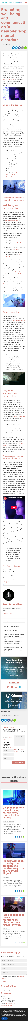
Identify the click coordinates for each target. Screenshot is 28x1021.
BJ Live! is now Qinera (10, 630)
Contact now (14, 675)
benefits (4, 715)
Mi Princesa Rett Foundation (11, 175)
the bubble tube (16, 243)
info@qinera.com (10, 1003)
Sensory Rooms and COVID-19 (13, 641)
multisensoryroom (13, 715)
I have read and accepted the (8, 737)
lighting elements (19, 320)
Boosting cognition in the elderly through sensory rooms (14, 635)
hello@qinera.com (9, 582)
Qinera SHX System (11, 220)
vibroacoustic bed (17, 274)
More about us (14, 705)
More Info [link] (21, 1014)
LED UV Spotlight (19, 416)
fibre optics (6, 284)
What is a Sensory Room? (11, 626)
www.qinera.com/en (7, 1005)
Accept (4, 1018)
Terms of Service (19, 750)
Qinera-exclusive (8, 79)
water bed (15, 250)
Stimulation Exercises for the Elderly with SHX (13, 648)
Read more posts (8, 613)
